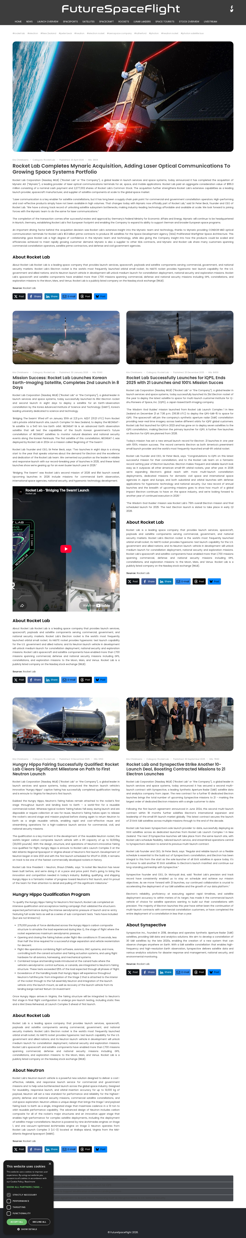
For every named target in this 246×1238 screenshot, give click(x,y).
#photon (154, 33)
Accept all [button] (17, 1221)
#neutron (79, 33)
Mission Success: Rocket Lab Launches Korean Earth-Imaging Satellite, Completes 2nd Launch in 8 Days (66, 382)
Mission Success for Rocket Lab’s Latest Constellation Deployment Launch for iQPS (63, 1185)
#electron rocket (95, 33)
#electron (32, 33)
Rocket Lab (49, 159)
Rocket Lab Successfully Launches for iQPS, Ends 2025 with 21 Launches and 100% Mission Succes (175, 380)
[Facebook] (232, 7)
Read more (30, 1181)
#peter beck (65, 33)
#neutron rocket (169, 33)
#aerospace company (119, 33)
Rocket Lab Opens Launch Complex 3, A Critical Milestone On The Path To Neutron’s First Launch (71, 1178)
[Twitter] (232, 10)
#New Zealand (48, 33)
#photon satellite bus (192, 33)
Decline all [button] (39, 1221)
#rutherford (140, 33)
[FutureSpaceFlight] (121, 9)
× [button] (50, 1164)
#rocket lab (19, 33)
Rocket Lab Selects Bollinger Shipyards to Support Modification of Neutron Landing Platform (68, 1191)
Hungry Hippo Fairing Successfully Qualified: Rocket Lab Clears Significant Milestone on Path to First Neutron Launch (66, 769)
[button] (19, 296)
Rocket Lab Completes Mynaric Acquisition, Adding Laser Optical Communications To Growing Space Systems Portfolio (121, 168)
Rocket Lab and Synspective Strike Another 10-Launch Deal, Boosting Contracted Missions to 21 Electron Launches (175, 769)
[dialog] (28, 1197)
